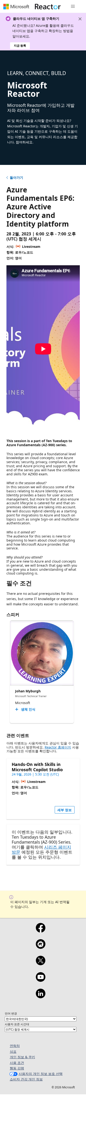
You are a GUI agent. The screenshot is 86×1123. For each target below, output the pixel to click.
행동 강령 (17, 1068)
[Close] (80, 19)
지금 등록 (20, 45)
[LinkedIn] (40, 996)
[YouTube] (40, 980)
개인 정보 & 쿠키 (22, 1057)
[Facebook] (40, 931)
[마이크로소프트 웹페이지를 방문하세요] (16, 6)
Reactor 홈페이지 (58, 747)
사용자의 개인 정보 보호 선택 (41, 1073)
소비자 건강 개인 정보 (26, 1079)
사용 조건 (17, 1062)
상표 (13, 1051)
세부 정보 (64, 810)
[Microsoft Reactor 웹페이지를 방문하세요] (47, 6)
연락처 (15, 1045)
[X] (40, 963)
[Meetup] (40, 947)
